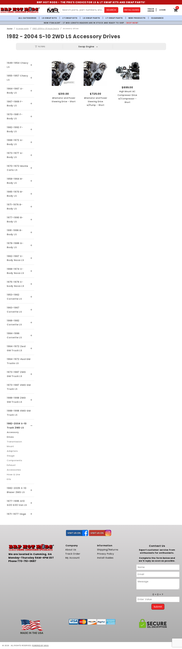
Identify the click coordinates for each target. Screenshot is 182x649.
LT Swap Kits (69, 18)
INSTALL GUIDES (131, 10)
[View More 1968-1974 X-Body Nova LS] (31, 271)
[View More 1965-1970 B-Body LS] (31, 194)
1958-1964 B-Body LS (15, 181)
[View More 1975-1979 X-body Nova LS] (31, 284)
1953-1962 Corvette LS (14, 296)
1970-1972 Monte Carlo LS (17, 168)
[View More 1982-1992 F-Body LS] (31, 129)
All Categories (27, 18)
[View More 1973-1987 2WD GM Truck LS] (31, 374)
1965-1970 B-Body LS (15, 194)
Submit (158, 606)
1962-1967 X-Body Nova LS (15, 258)
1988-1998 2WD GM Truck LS (16, 400)
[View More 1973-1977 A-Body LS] (31, 155)
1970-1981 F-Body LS (14, 116)
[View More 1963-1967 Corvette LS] (31, 310)
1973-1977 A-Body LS (15, 155)
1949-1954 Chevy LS (17, 65)
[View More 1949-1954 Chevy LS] (31, 65)
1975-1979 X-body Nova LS (15, 284)
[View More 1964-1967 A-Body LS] (31, 91)
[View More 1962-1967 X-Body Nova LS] (31, 258)
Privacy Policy (105, 553)
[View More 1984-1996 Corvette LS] (31, 335)
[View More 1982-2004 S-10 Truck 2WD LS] (31, 426)
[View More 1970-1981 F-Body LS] (31, 116)
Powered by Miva (40, 645)
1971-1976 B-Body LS (14, 206)
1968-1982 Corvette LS (14, 322)
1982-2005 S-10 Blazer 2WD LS (16, 490)
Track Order (72, 553)
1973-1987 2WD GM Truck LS (16, 374)
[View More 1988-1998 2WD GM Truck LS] (31, 400)
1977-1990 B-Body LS (15, 219)
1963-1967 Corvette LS (14, 309)
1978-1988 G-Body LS (15, 245)
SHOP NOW (131, 23)
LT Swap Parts (114, 18)
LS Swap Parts (91, 18)
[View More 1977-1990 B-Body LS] (31, 220)
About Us (70, 549)
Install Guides (105, 557)
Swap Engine (86, 46)
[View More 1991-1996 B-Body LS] (31, 232)
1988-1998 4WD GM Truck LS (19, 413)
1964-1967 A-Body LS (15, 90)
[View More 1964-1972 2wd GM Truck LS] (31, 348)
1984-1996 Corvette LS (14, 335)
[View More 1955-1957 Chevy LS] (31, 78)
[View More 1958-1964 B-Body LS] (31, 181)
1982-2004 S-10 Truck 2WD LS (17, 425)
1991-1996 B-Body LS (14, 232)
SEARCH (111, 10)
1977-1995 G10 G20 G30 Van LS (17, 503)
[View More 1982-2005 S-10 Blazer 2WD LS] (31, 490)
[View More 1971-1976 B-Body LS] (31, 207)
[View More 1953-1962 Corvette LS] (31, 297)
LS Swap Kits (49, 18)
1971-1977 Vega (16, 514)
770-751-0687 (26, 561)
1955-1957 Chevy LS (17, 77)
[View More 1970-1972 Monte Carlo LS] (31, 168)
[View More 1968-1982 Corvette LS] (31, 323)
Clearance (157, 18)
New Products (137, 18)
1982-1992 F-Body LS (15, 129)
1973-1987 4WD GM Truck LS (19, 387)
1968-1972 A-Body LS (15, 142)
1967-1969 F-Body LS (15, 103)
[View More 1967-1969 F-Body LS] (31, 104)
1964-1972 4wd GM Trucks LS (18, 361)
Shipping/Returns (107, 549)
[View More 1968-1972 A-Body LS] (31, 142)
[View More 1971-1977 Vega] (31, 514)
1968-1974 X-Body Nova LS (15, 271)
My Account (72, 557)
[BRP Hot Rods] (20, 10)
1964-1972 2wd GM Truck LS (16, 348)
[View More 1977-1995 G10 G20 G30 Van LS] (31, 503)
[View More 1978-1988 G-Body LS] (31, 245)
